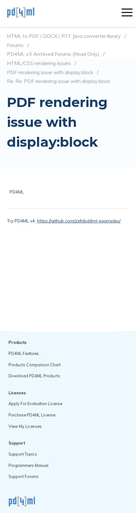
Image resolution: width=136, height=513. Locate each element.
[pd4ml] (27, 13)
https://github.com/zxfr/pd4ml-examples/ (79, 221)
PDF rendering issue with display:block (50, 72)
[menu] (127, 13)
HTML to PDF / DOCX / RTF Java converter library (64, 36)
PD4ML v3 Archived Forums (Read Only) (53, 54)
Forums (15, 45)
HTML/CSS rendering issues (39, 63)
